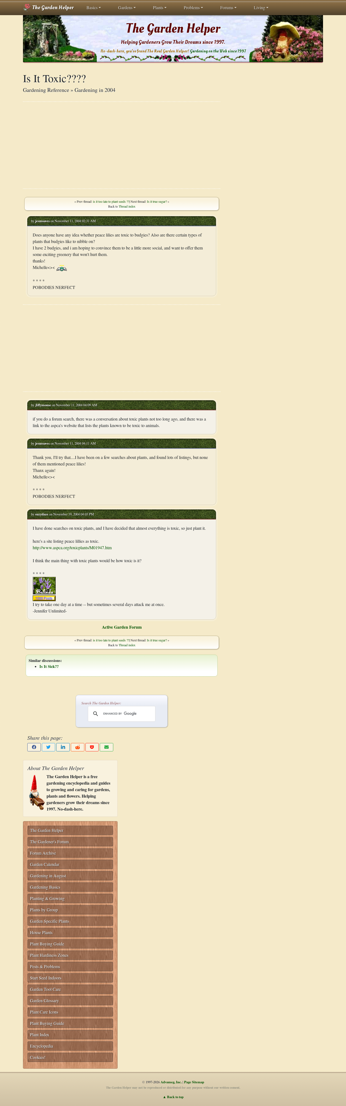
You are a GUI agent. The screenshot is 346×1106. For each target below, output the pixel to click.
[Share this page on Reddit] (77, 747)
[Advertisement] (121, 145)
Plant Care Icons (44, 1012)
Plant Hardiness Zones (49, 955)
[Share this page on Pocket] (92, 747)
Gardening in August (48, 875)
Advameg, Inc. (171, 1082)
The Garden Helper (52, 7)
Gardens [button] (125, 7)
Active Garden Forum (122, 627)
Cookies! (37, 1057)
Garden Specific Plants (49, 921)
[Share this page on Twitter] (48, 747)
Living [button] (259, 7)
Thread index (127, 206)
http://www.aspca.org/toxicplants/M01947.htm (72, 547)
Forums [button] (226, 7)
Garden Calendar (44, 864)
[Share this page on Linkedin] (63, 747)
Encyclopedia (41, 1046)
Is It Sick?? (49, 666)
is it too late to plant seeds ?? (111, 201)
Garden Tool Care (45, 989)
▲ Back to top (173, 1096)
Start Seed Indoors (45, 978)
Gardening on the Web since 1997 (218, 51)
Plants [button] (158, 7)
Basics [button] (92, 7)
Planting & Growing (47, 898)
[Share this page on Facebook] (34, 747)
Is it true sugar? (157, 201)
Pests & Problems (45, 966)
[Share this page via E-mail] (106, 747)
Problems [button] (192, 7)
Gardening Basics (45, 887)
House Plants (41, 932)
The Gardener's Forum (49, 841)
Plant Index (39, 1034)
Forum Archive (43, 853)
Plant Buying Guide (47, 944)
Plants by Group (44, 909)
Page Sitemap (194, 1082)
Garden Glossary (44, 1000)
